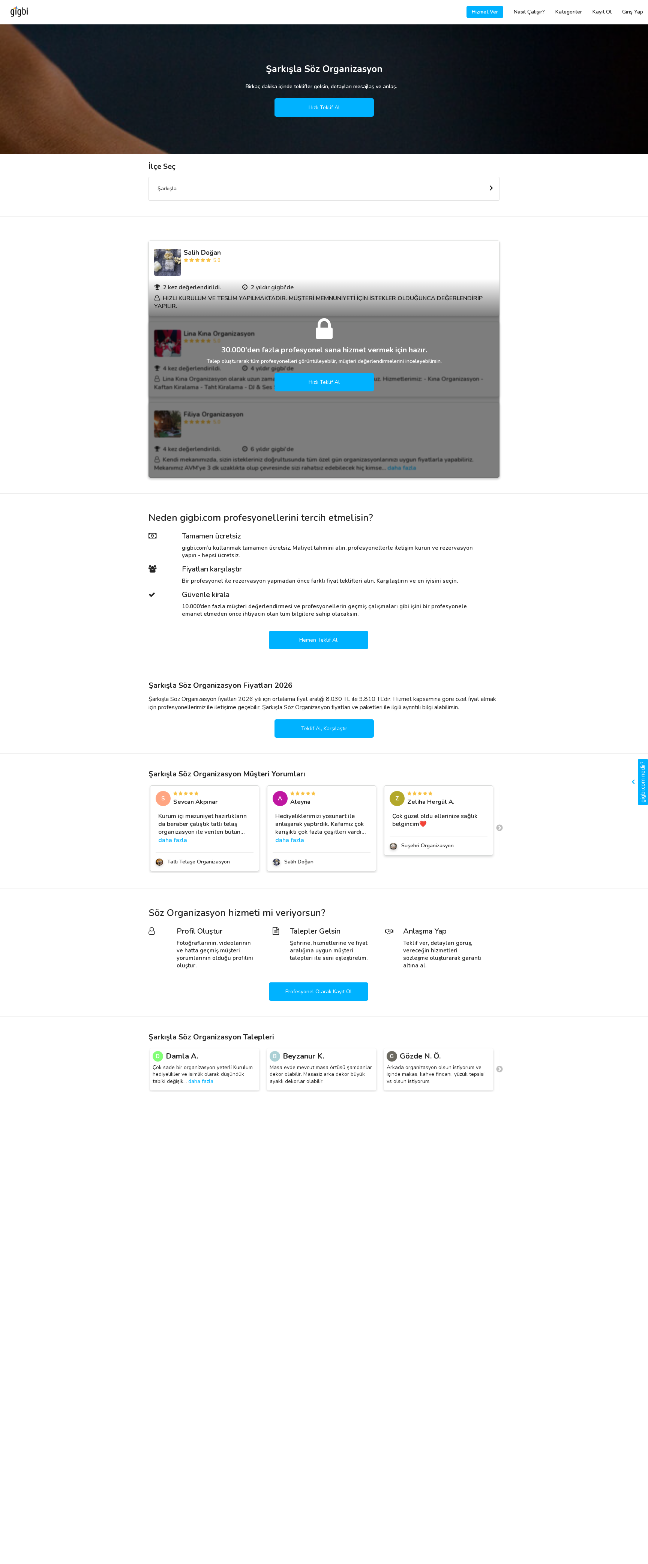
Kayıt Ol (602, 11)
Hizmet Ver (485, 11)
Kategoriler (568, 11)
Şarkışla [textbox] (167, 188)
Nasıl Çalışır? (529, 11)
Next (499, 828)
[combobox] (324, 189)
